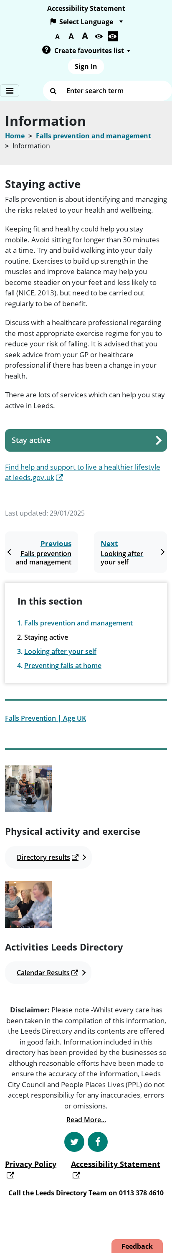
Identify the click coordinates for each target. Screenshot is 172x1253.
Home (15, 135)
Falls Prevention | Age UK (45, 718)
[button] (46, 50)
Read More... (86, 1119)
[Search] (53, 90)
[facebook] (98, 1142)
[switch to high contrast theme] (113, 36)
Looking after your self (60, 651)
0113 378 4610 (141, 1192)
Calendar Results (43, 972)
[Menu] (9, 90)
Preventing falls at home (62, 665)
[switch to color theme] (99, 36)
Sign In (86, 66)
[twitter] (74, 1142)
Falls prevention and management (93, 135)
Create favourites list (89, 50)
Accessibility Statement (86, 8)
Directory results (43, 857)
